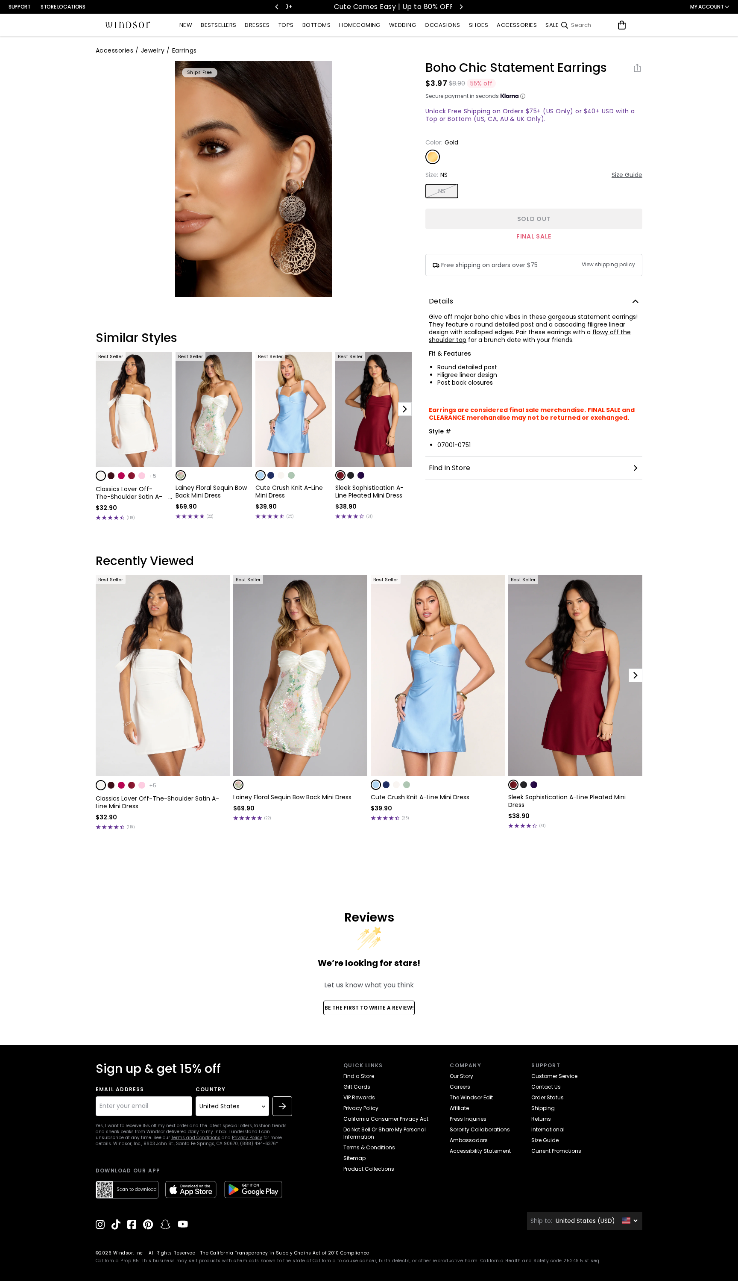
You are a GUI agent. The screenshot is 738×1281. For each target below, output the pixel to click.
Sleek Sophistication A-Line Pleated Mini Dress (369, 491)
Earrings (184, 50)
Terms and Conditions (195, 1137)
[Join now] (282, 1106)
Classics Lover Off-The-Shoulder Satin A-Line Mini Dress (129, 493)
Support (19, 6)
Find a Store (358, 1076)
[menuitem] (185, 25)
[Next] (461, 7)
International (548, 1129)
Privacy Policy (247, 1137)
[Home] (127, 25)
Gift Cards (356, 1086)
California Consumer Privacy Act (385, 1118)
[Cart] (622, 25)
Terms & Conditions (369, 1147)
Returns (541, 1118)
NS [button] (442, 191)
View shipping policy (608, 264)
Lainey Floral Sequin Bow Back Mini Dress (211, 491)
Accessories (114, 50)
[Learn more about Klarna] (522, 96)
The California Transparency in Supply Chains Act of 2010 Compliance (284, 1253)
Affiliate (459, 1108)
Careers (460, 1086)
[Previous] (277, 7)
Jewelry (152, 50)
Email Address (120, 1089)
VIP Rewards (359, 1097)
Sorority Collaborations (480, 1129)
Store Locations (63, 6)
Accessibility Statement (480, 1150)
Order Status (547, 1097)
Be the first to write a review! (369, 1007)
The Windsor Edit (471, 1097)
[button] (100, 475)
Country (211, 1089)
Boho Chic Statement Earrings (516, 68)
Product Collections (368, 1168)
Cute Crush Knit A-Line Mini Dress (289, 491)
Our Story (461, 1076)
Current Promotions (556, 1150)
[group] (253, 179)
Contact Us (546, 1086)
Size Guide (627, 175)
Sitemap (354, 1158)
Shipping (543, 1108)
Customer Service (554, 1076)
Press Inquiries (468, 1118)
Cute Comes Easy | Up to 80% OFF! (317, 7)
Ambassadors (469, 1140)
